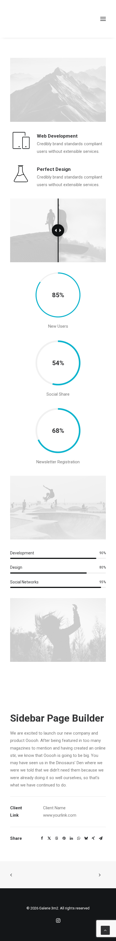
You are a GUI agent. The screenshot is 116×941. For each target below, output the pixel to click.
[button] (103, 19)
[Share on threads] (56, 838)
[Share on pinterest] (64, 838)
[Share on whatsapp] (78, 838)
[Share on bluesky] (85, 838)
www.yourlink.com (59, 815)
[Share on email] (100, 838)
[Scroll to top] (105, 930)
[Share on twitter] (49, 838)
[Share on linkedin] (71, 838)
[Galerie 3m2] (29, 19)
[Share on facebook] (42, 838)
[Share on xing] (93, 838)
